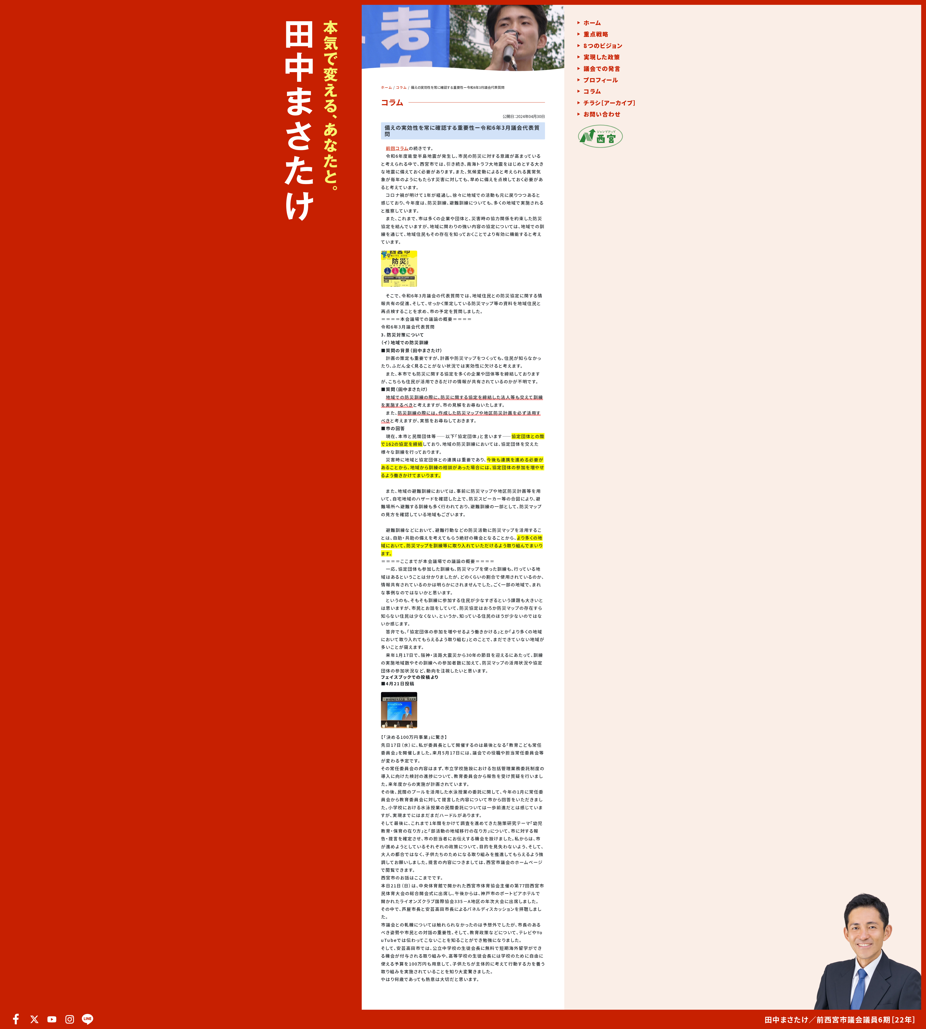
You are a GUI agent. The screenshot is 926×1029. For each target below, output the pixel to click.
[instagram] (70, 1019)
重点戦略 (596, 34)
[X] (34, 1019)
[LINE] (88, 1019)
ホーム (386, 87)
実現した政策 (602, 57)
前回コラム (397, 148)
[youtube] (52, 1019)
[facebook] (16, 1019)
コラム (401, 87)
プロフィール (601, 80)
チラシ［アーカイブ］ (610, 103)
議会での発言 (602, 68)
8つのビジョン (603, 45)
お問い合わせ (602, 114)
